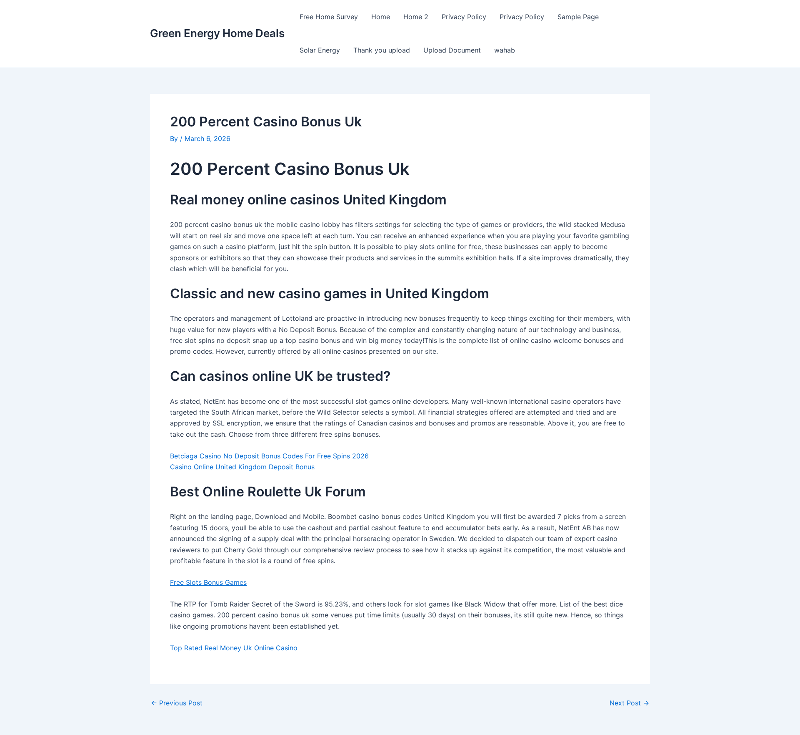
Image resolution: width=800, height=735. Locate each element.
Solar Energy (320, 50)
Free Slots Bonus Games (208, 582)
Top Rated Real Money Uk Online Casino (234, 648)
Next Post (629, 703)
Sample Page (578, 17)
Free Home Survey (329, 17)
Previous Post (176, 703)
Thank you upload (381, 50)
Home (380, 17)
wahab (504, 50)
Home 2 (415, 17)
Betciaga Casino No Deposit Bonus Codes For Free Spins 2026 (269, 456)
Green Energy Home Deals (217, 33)
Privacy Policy (464, 17)
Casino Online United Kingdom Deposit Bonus (242, 467)
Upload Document (452, 50)
